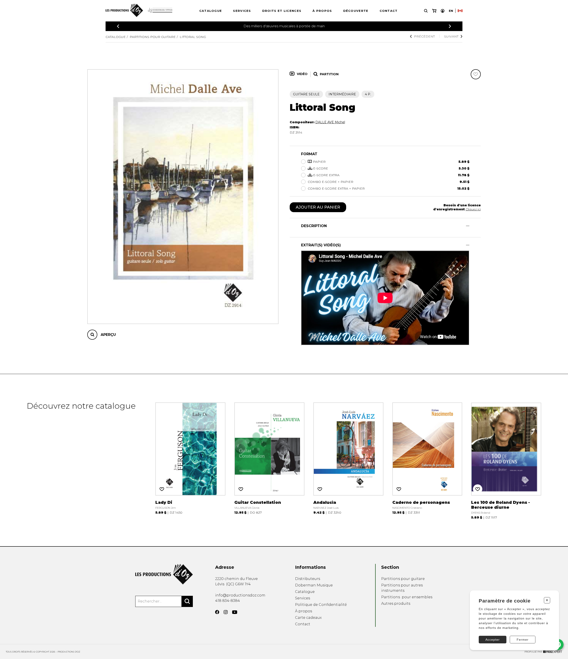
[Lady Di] (190, 460)
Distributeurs (307, 579)
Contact (389, 11)
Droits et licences (281, 11)
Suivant (451, 36)
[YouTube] (234, 612)
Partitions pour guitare (153, 37)
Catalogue (210, 11)
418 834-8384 (227, 600)
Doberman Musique (314, 585)
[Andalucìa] (348, 460)
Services (242, 11)
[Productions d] (164, 574)
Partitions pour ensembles (406, 597)
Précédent (424, 36)
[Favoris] (476, 74)
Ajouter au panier (318, 207)
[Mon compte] (442, 11)
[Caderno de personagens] (427, 460)
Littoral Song (193, 37)
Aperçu (108, 335)
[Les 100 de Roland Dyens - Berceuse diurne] (506, 460)
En (451, 11)
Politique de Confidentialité (321, 605)
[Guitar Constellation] (269, 460)
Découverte (355, 11)
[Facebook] (217, 612)
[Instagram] (226, 612)
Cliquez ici (473, 209)
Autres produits (395, 603)
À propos (322, 11)
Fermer (522, 639)
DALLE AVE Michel (330, 122)
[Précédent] (118, 26)
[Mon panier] (434, 11)
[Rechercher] (187, 601)
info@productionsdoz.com (240, 595)
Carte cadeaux (308, 617)
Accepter (492, 639)
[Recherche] (426, 11)
